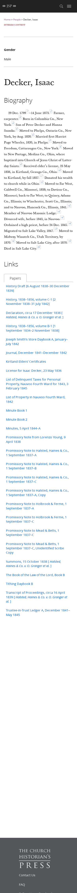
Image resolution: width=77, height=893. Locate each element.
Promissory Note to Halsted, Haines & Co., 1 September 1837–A (37, 452)
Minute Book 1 (16, 410)
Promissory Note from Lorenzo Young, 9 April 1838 (36, 439)
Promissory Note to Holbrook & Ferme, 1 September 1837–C (36, 519)
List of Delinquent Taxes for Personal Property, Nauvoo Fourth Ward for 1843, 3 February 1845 (37, 383)
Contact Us (27, 875)
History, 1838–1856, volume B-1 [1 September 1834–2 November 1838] (32, 328)
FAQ (22, 884)
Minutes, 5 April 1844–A (23, 428)
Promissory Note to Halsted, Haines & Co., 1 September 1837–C (37, 479)
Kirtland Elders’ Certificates (26, 361)
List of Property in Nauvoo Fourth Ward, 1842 (35, 399)
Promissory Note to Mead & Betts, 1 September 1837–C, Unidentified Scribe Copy (35, 548)
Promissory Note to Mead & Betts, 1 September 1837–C (32, 532)
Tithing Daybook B (19, 583)
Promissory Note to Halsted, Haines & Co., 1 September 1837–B (37, 466)
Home (7, 19)
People (17, 19)
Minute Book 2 (16, 419)
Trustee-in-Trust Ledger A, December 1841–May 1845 (38, 612)
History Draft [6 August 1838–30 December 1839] (37, 288)
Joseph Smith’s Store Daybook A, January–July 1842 (37, 341)
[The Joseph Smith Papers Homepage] (9, 6)
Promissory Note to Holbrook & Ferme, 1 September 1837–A (36, 505)
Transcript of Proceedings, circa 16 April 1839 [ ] (36, 597)
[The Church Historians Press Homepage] (34, 867)
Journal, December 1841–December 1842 (36, 352)
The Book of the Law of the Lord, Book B (35, 575)
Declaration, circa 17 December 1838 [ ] (34, 314)
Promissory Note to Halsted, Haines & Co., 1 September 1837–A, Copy (37, 492)
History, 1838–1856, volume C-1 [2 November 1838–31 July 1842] (31, 301)
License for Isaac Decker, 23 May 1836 (34, 370)
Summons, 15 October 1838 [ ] (33, 563)
